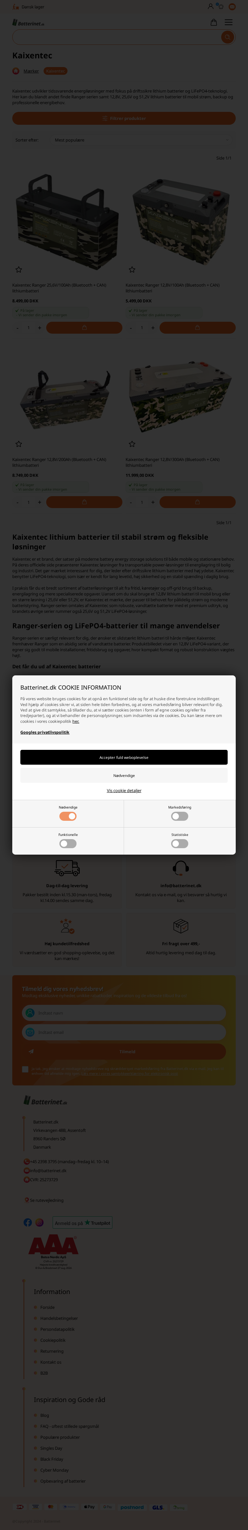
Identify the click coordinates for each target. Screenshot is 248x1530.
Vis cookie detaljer (124, 790)
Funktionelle (68, 834)
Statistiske (179, 834)
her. (75, 721)
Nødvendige (68, 807)
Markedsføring (179, 807)
